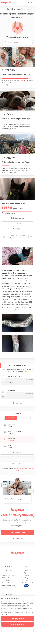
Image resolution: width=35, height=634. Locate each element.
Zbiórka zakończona (17, 218)
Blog (26, 578)
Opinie (26, 570)
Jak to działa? (17, 538)
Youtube (31, 557)
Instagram (15, 557)
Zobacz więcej (17, 403)
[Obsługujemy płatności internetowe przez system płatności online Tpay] (26, 585)
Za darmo (26, 575)
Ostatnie (11, 418)
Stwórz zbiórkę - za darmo (17, 532)
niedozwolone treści (23, 468)
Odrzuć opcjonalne (17, 624)
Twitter (9, 557)
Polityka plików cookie (8, 585)
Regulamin (9, 573)
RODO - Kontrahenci (8, 578)
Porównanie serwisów (8, 583)
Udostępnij (17, 224)
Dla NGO (26, 580)
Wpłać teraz (11, 440)
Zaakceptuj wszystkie (17, 619)
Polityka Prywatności (8, 575)
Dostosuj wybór (17, 630)
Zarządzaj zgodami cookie (8, 588)
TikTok (26, 557)
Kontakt (8, 580)
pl (28, 3)
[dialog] (17, 615)
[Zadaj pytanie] (30, 236)
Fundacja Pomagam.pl (26, 583)
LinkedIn (20, 557)
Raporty (26, 573)
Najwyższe (23, 418)
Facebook (3, 557)
